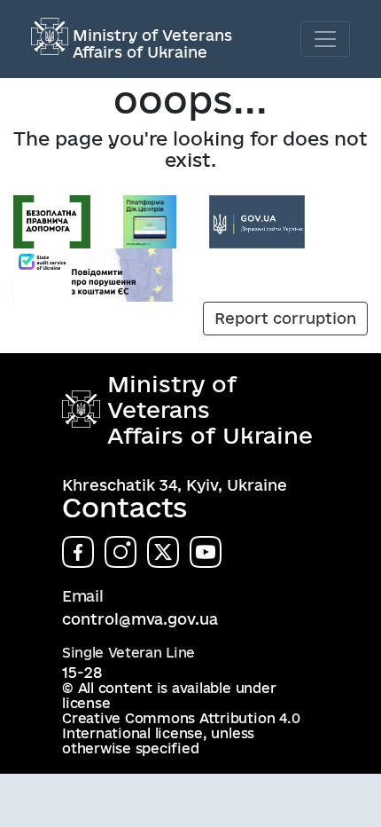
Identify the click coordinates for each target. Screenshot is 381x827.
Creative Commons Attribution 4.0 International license (180, 726)
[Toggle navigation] (325, 39)
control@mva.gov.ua (140, 618)
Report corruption (285, 318)
